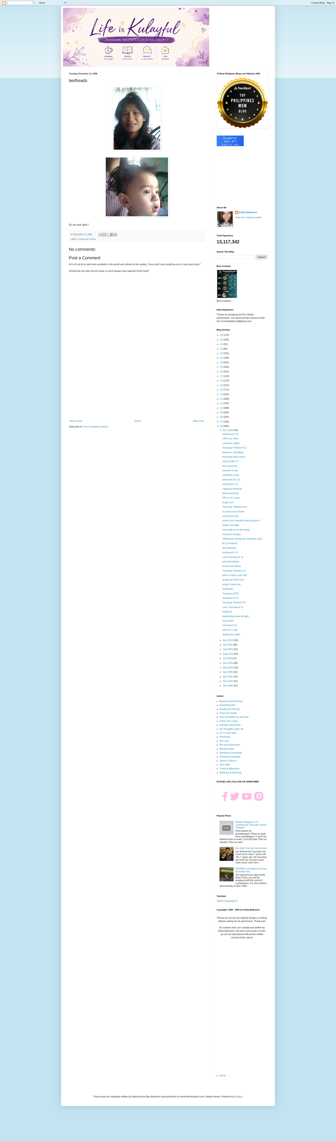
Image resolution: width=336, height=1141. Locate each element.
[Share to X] (108, 235)
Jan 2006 (228, 685)
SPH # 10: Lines (231, 497)
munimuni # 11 (230, 552)
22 (221, 353)
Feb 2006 (228, 681)
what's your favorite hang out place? (241, 520)
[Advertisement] (137, 387)
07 (221, 421)
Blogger (238, 1096)
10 (221, 408)
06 (221, 426)
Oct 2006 (228, 644)
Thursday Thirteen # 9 (234, 570)
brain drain (228, 620)
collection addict (231, 443)
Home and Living (229, 721)
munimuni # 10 (230, 598)
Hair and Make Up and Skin (234, 717)
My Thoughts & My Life (231, 729)
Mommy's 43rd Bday (233, 452)
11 (221, 403)
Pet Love (224, 741)
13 (221, 394)
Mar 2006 (228, 676)
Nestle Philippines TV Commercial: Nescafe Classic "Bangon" (251, 825)
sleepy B (227, 611)
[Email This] (100, 235)
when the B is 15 (231, 479)
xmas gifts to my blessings (236, 529)
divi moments (229, 548)
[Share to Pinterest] (115, 235)
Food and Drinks (228, 713)
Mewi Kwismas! (230, 493)
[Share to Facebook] (112, 235)
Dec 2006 (228, 430)
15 (221, 385)
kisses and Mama (231, 566)
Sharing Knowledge (230, 756)
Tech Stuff (225, 764)
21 (221, 357)
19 (221, 367)
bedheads (227, 589)
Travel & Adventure (230, 768)
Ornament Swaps (231, 534)
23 (221, 348)
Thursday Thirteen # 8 (234, 602)
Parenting (225, 736)
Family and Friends (87, 239)
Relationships (227, 749)
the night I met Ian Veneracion (251, 848)
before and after (230, 525)
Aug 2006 (228, 654)
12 (221, 399)
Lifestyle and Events (230, 725)
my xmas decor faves (233, 511)
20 (221, 362)
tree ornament (229, 466)
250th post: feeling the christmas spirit (242, 539)
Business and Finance (231, 701)
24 (221, 344)
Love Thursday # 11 (232, 607)
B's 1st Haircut (229, 543)
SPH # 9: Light (230, 630)
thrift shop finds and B (233, 457)
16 (221, 380)
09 (221, 412)
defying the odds (231, 634)
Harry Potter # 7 (230, 461)
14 (221, 389)
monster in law (230, 470)
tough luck (227, 502)
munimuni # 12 (230, 484)
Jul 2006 (228, 658)
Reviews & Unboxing (231, 752)
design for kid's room (233, 579)
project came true (231, 584)
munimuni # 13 (230, 434)
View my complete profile (248, 217)
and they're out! (230, 516)
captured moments (232, 488)
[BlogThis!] (104, 235)
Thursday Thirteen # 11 (234, 447)
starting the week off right (235, 616)
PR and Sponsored (230, 744)
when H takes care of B (234, 575)
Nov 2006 (228, 640)
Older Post (198, 421)
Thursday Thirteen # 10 (234, 507)
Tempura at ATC (230, 593)
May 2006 (228, 667)
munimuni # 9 (229, 625)
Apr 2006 (228, 672)
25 (221, 339)
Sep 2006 (228, 649)
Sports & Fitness (228, 760)
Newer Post (76, 421)
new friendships (230, 561)
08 (221, 417)
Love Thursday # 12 (232, 557)
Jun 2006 (228, 663)
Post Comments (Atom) (95, 426)
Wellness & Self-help (231, 772)
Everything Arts (227, 705)
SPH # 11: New (230, 438)
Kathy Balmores (248, 212)
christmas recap (230, 475)
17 (221, 376)
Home (137, 421)
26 (221, 335)
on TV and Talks (228, 733)
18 (221, 371)
